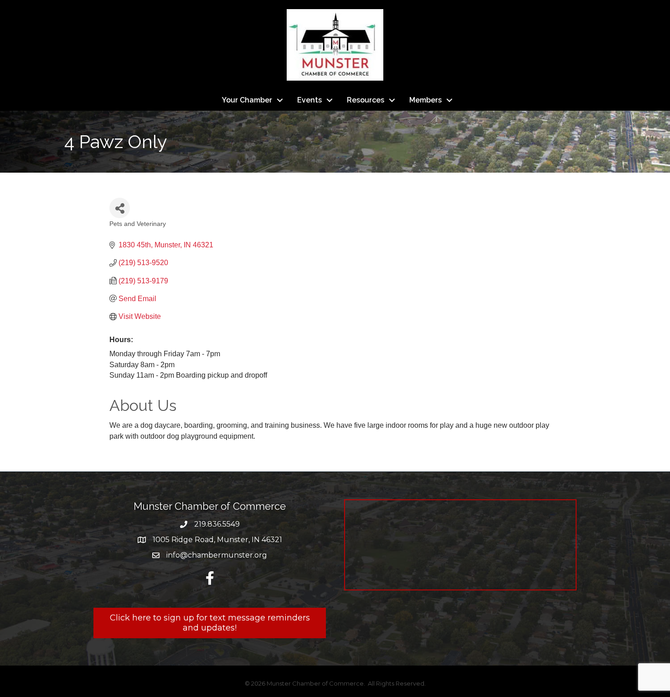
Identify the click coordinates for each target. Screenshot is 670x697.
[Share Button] (119, 208)
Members (425, 100)
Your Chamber (247, 100)
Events (309, 100)
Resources (365, 100)
